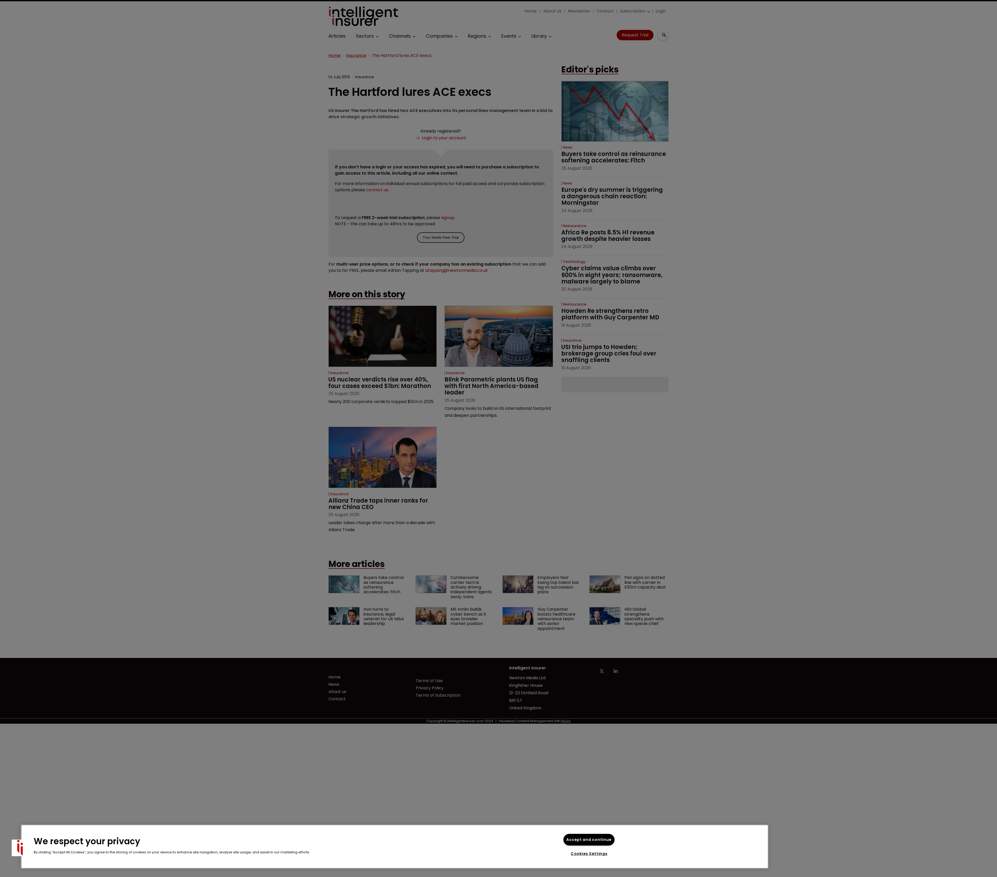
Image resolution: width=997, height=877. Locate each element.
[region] (395, 847)
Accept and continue (589, 839)
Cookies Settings (589, 853)
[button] (20, 848)
